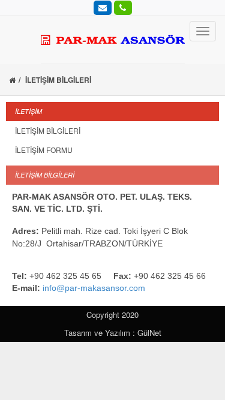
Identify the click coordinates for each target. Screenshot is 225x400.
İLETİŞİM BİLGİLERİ (47, 130)
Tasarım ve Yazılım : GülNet (112, 332)
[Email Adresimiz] (102, 7)
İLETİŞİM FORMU (44, 150)
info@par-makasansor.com (94, 288)
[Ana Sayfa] (12, 79)
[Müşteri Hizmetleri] (123, 7)
